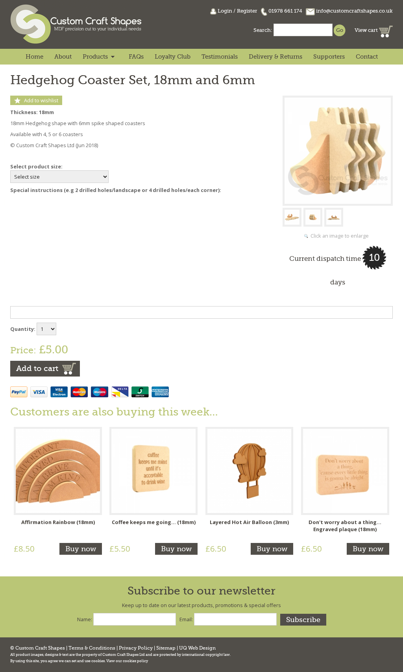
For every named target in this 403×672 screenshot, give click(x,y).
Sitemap (166, 648)
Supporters (329, 56)
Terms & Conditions (91, 648)
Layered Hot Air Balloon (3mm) (249, 522)
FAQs (136, 56)
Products (95, 56)
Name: (84, 619)
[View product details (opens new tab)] (58, 470)
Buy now (80, 549)
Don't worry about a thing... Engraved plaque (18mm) (345, 526)
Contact (367, 56)
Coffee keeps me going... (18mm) (154, 522)
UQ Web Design (197, 648)
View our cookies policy (127, 661)
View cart (367, 30)
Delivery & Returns (275, 56)
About (63, 56)
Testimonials (220, 56)
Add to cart (37, 368)
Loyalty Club (172, 56)
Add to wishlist (41, 100)
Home (34, 56)
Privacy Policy (136, 648)
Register (247, 11)
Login (225, 11)
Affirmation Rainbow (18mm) (58, 522)
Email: (186, 619)
